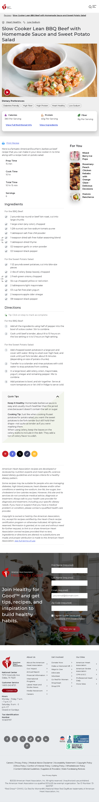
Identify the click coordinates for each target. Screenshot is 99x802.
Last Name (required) (62, 578)
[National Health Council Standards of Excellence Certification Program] (62, 739)
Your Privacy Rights (49, 775)
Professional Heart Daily (84, 679)
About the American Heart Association (35, 663)
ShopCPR (55, 686)
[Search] (90, 6)
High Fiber (27, 106)
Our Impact (32, 669)
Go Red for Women (59, 679)
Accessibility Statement (65, 763)
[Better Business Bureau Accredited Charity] (69, 739)
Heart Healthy (14, 22)
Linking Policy (58, 766)
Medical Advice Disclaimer (41, 763)
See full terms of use (24, 541)
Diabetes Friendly (11, 106)
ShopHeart (56, 683)
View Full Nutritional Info (19, 125)
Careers (30, 694)
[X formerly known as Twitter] (22, 739)
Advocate (55, 673)
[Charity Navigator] (81, 739)
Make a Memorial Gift (60, 666)
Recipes (7, 15)
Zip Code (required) (61, 603)
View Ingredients (49, 125)
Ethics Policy (20, 766)
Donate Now (57, 662)
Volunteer (55, 676)
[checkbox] (6, 216)
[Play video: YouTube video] (7, 92)
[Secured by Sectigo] (75, 746)
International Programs (32, 680)
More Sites (81, 684)
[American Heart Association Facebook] (7, 739)
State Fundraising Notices (73, 769)
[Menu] (94, 6)
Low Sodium (33, 22)
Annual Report (33, 672)
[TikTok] (30, 739)
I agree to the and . (70, 617)
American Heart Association (83, 663)
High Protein (42, 106)
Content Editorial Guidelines (26, 769)
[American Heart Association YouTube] (38, 739)
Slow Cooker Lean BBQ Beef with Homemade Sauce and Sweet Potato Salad (49, 15)
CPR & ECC (81, 674)
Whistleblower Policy (75, 766)
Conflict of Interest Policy (38, 766)
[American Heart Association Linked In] (46, 739)
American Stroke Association (83, 670)
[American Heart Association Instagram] (14, 739)
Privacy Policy (77, 618)
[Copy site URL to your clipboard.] (27, 454)
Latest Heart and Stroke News (34, 686)
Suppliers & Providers (50, 769)
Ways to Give (57, 669)
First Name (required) (62, 565)
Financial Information (36, 675)
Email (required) (59, 590)
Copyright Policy (84, 763)
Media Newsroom (35, 691)
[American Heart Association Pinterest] (27, 746)
